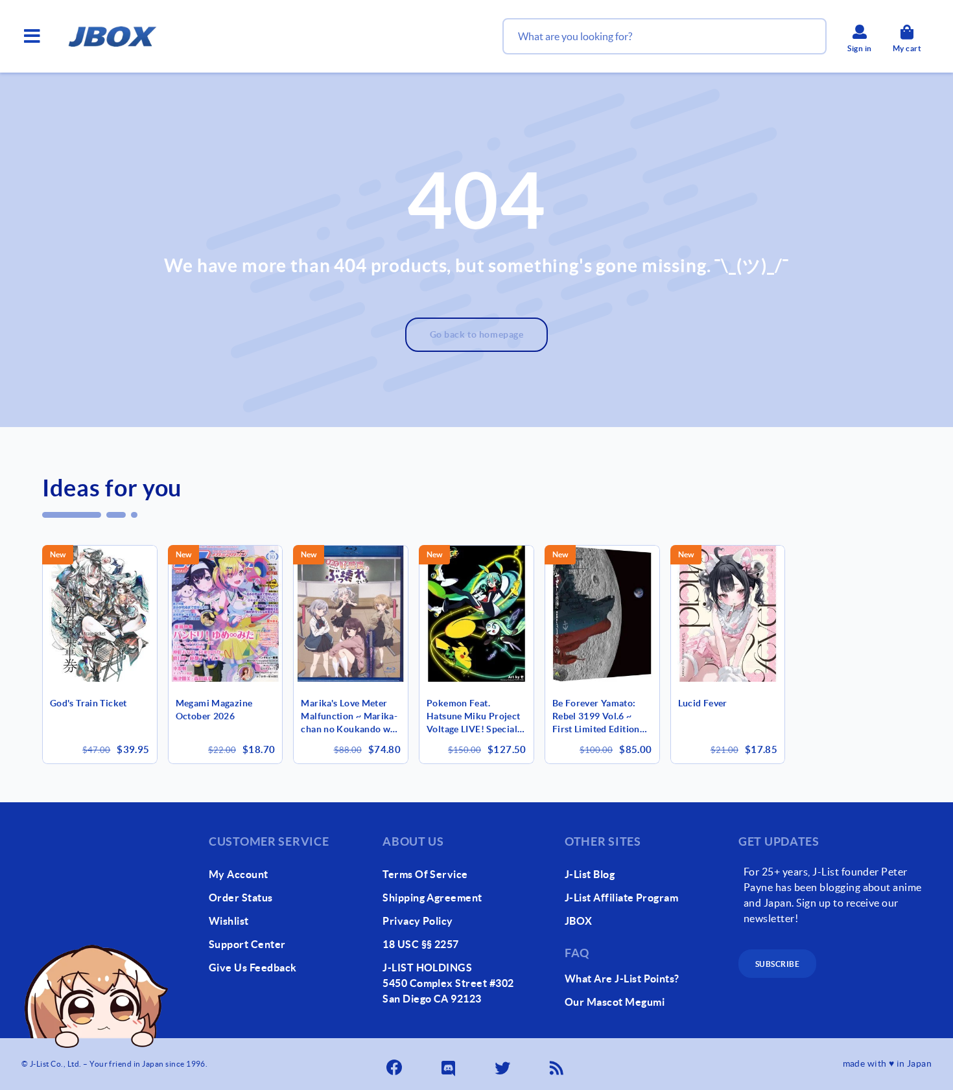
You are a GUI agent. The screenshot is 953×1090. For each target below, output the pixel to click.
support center (247, 944)
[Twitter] (504, 1064)
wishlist (229, 921)
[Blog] (558, 1064)
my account (238, 874)
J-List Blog (590, 874)
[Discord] (450, 1064)
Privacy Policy (417, 921)
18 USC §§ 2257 (420, 944)
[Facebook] (395, 1064)
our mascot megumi (615, 1002)
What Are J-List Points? (622, 978)
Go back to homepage (477, 334)
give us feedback (253, 967)
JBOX (579, 921)
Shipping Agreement (432, 897)
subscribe (777, 964)
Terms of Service (425, 874)
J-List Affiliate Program (622, 897)
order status (241, 897)
